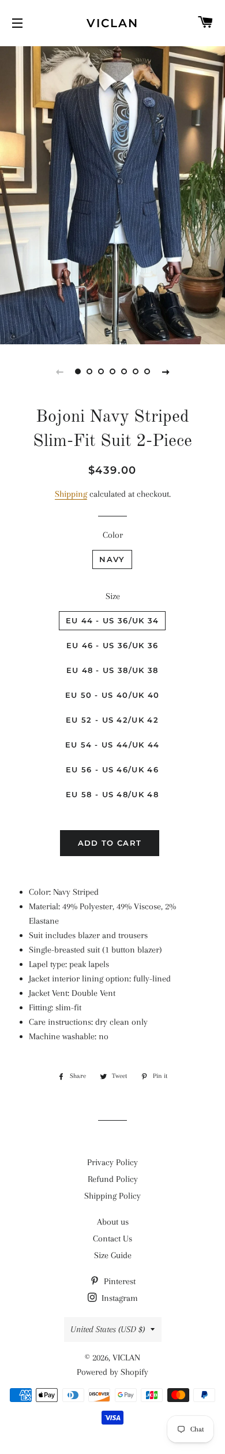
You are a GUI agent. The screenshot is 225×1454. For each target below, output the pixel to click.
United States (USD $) (107, 1329)
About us (113, 1222)
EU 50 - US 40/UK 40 (112, 695)
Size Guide (113, 1255)
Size (113, 596)
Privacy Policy (112, 1162)
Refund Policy (113, 1179)
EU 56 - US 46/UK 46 (112, 769)
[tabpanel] (112, 193)
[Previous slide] (59, 371)
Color (113, 535)
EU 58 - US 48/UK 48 (112, 794)
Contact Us (112, 1238)
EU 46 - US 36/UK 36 (112, 645)
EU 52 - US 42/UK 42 (112, 719)
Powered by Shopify (112, 1372)
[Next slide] (165, 371)
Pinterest (119, 1281)
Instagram (118, 1298)
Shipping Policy (112, 1196)
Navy (112, 559)
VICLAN (112, 23)
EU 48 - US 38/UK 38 (112, 670)
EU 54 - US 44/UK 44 (112, 744)
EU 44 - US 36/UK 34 (112, 620)
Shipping (71, 494)
